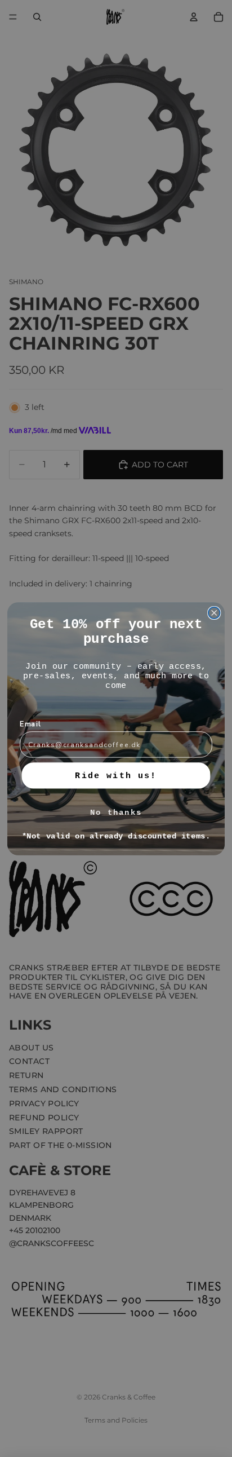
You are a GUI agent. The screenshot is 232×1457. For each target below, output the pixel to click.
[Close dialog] (214, 613)
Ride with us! (116, 775)
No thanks (116, 812)
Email (30, 723)
